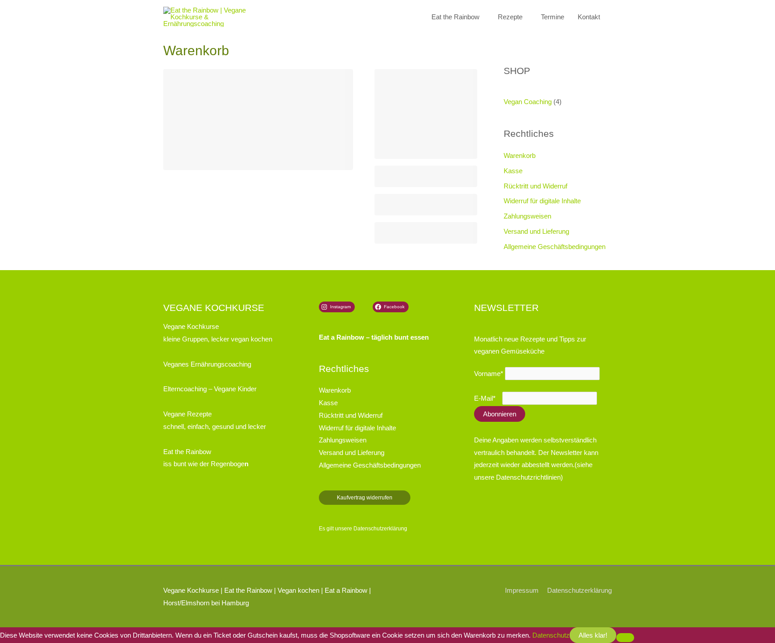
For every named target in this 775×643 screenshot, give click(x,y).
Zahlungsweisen (527, 216)
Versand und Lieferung (536, 231)
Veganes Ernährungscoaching (207, 364)
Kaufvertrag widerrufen (364, 497)
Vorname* (488, 373)
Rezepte (510, 17)
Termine (552, 17)
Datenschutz (551, 635)
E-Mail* (485, 398)
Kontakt (589, 17)
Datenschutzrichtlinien (528, 477)
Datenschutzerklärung (380, 528)
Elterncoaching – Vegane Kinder (210, 389)
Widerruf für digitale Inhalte (542, 201)
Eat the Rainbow (455, 17)
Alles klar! (593, 635)
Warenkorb (520, 155)
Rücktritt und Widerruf (535, 186)
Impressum (522, 590)
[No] (625, 637)
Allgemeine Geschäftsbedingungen (554, 246)
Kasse (513, 171)
